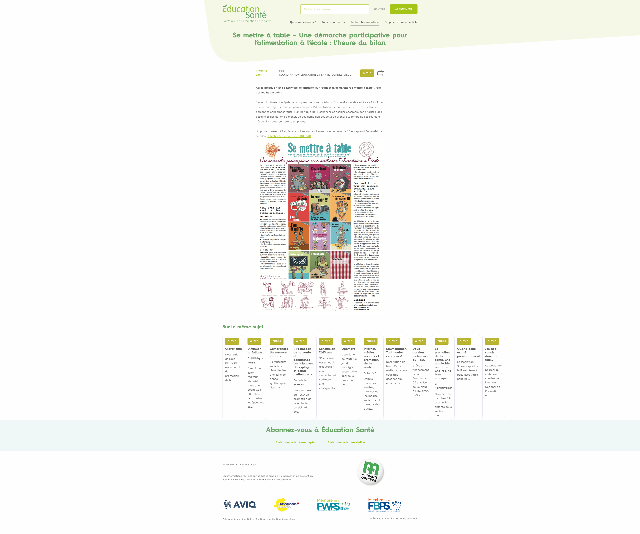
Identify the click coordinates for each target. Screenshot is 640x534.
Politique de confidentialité (238, 519)
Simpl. (414, 518)
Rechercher (362, 9)
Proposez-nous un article (401, 22)
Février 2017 (261, 73)
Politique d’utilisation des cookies (275, 519)
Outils (367, 73)
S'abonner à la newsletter (347, 442)
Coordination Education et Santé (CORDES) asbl (315, 74)
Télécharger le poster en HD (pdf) (289, 136)
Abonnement (403, 9)
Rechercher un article (364, 22)
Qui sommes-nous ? (303, 22)
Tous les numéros (333, 22)
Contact (379, 9)
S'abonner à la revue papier (296, 442)
